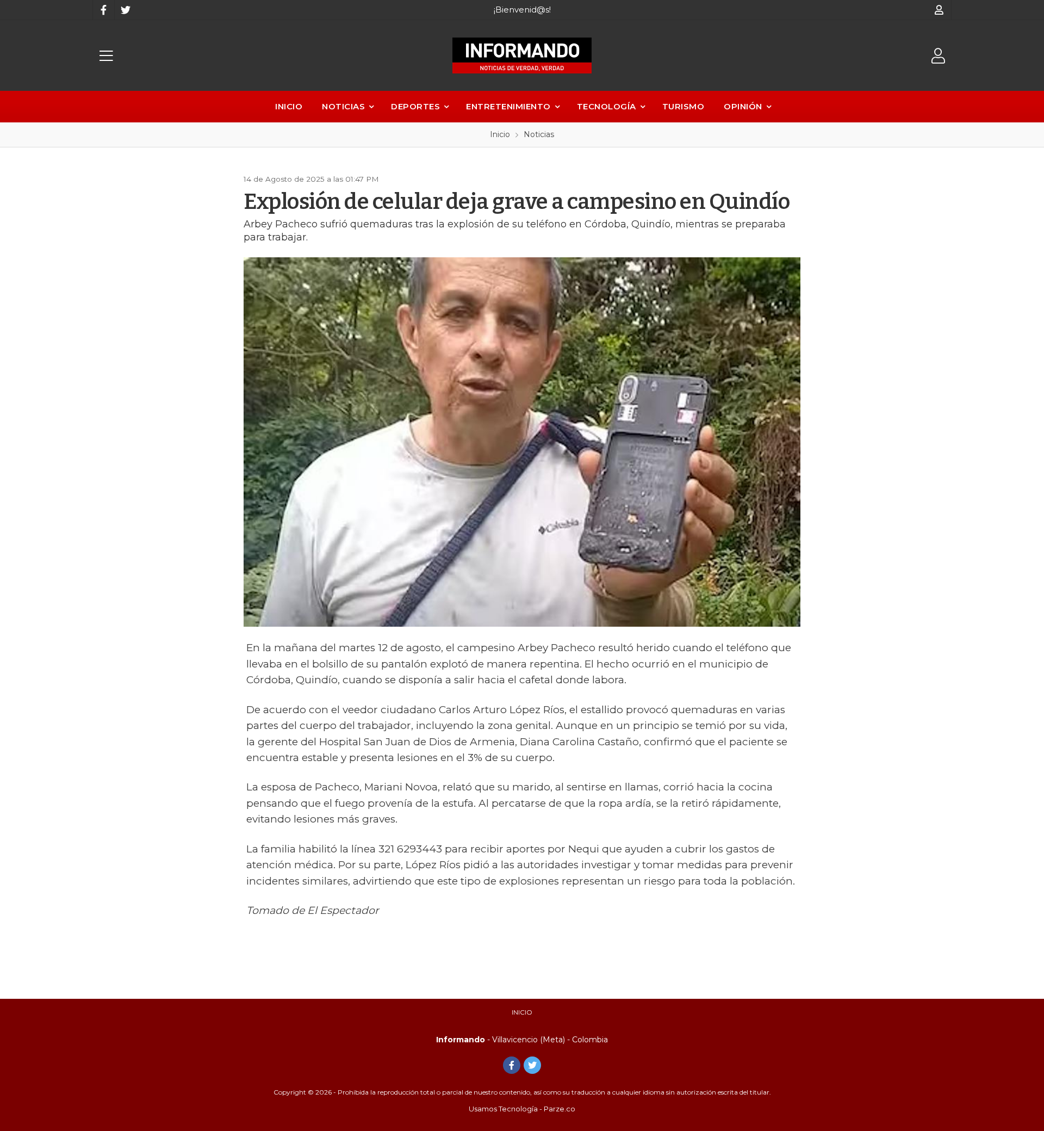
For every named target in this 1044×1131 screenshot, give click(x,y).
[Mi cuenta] (939, 10)
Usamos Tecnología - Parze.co (522, 1108)
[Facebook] (103, 10)
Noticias (343, 106)
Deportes (415, 106)
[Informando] (522, 55)
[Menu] (106, 56)
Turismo (683, 106)
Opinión (743, 106)
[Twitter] (125, 10)
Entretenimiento (508, 106)
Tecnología (606, 106)
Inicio (288, 106)
